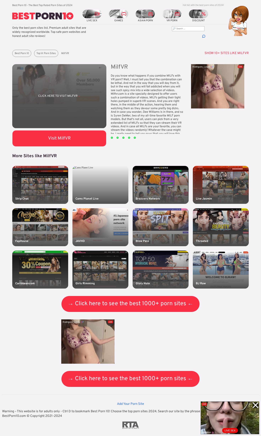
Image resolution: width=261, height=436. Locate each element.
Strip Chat (22, 199)
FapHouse (21, 241)
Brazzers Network (148, 199)
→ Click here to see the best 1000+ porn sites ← (130, 304)
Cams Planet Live (87, 199)
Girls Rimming (85, 283)
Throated (202, 241)
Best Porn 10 (22, 53)
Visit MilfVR (59, 138)
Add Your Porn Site (130, 404)
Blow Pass (142, 241)
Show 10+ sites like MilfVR (227, 53)
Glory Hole (143, 283)
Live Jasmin (204, 199)
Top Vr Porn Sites (46, 53)
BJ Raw (201, 283)
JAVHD (80, 241)
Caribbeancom (25, 283)
